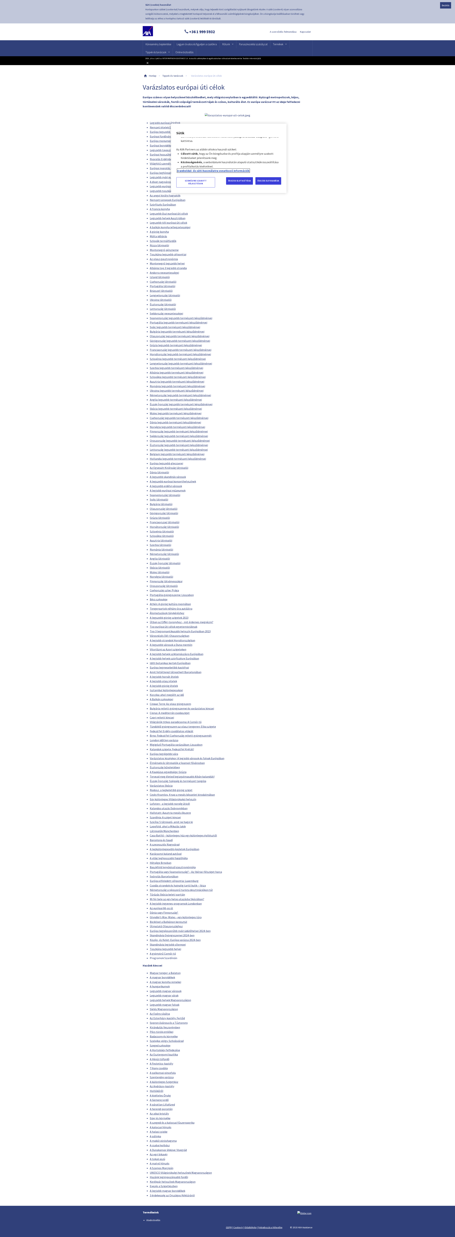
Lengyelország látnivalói (165, 295)
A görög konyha (159, 231)
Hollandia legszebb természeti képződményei (178, 458)
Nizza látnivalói (159, 245)
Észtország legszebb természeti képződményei (179, 445)
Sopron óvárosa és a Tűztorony (169, 1023)
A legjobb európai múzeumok (168, 490)
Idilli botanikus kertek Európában (170, 663)
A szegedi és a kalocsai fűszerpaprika (172, 1122)
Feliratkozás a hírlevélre (270, 1227)
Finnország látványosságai (166, 581)
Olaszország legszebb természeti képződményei (179, 336)
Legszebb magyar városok (165, 991)
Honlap (152, 75)
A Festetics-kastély (161, 1063)
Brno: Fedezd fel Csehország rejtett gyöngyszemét (181, 735)
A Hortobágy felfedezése (165, 1050)
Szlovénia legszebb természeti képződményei (178, 359)
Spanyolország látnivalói (165, 495)
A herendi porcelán (161, 1109)
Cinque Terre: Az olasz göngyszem (170, 704)
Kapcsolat (305, 31)
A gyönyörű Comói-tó (163, 953)
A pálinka (155, 1136)
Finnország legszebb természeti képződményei (179, 431)
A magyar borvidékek (162, 977)
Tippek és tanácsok (156, 52)
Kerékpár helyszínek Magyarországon (173, 1181)
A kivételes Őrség (160, 1095)
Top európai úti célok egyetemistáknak (173, 626)
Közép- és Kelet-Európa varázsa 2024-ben (175, 940)
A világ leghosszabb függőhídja (169, 858)
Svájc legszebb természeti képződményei (175, 327)
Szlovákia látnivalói (162, 536)
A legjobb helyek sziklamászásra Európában (176, 654)
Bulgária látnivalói (161, 504)
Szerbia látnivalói (160, 545)
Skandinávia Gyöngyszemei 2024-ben (172, 935)
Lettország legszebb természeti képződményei (179, 449)
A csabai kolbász (160, 1145)
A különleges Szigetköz (164, 1082)
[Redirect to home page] (159, 31)
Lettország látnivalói (163, 309)
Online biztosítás (184, 52)
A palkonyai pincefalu (163, 1073)
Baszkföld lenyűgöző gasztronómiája (173, 867)
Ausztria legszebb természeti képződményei (177, 381)
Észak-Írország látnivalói (165, 563)
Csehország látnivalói (163, 281)
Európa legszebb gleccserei (166, 463)
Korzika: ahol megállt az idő (167, 695)
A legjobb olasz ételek (163, 681)
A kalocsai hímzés (160, 1127)
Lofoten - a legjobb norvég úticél (170, 803)
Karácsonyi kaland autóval (166, 853)
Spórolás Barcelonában (164, 876)
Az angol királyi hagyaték (165, 195)
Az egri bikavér (159, 1154)
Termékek (278, 44)
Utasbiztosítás (153, 1220)
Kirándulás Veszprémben (165, 1027)
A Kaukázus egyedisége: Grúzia (168, 772)
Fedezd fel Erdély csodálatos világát (171, 731)
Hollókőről (156, 1091)
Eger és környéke (160, 1118)
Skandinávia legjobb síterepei (168, 944)
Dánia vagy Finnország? (164, 912)
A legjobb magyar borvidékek (167, 1190)
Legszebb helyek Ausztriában (167, 218)
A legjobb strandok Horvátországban (172, 640)
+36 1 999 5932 (201, 31)
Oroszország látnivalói (164, 586)
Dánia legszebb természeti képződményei (175, 422)
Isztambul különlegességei (166, 690)
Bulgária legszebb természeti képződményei (177, 331)
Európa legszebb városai (165, 132)
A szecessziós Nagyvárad (165, 844)
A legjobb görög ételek (164, 685)
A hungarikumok (160, 986)
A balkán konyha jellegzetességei (170, 227)
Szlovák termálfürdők (163, 241)
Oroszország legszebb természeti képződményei (180, 440)
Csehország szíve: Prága (164, 590)
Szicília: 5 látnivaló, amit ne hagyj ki (171, 822)
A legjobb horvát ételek (164, 676)
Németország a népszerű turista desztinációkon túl (181, 890)
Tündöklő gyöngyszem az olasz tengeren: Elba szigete (183, 726)
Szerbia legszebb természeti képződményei (176, 368)
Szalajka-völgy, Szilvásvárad (167, 1041)
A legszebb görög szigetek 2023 (169, 617)
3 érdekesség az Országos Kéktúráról (172, 1195)
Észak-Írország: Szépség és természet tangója (178, 781)
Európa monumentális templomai (171, 141)
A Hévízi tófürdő (159, 1059)
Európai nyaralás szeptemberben (170, 168)
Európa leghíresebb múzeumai (168, 173)
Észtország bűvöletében (165, 767)
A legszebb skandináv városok (168, 477)
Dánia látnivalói (159, 472)
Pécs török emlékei (161, 1032)
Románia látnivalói (161, 549)
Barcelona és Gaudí (161, 840)
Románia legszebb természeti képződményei (177, 386)
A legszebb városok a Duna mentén (171, 645)
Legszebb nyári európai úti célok (169, 177)
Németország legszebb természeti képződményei (180, 395)
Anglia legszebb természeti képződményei (176, 399)
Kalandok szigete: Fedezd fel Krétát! (172, 749)
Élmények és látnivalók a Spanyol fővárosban (177, 763)
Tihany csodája (159, 1068)
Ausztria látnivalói (161, 540)
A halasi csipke (158, 1131)
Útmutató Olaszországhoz (166, 926)
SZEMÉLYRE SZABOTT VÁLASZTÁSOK (196, 182)
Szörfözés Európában (163, 204)
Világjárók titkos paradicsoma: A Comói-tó (176, 722)
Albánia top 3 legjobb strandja (168, 268)
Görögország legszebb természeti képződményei (180, 341)
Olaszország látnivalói (163, 508)
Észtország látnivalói (163, 304)
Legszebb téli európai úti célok (168, 222)
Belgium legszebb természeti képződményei (177, 454)
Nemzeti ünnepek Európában (167, 200)
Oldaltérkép (250, 1227)
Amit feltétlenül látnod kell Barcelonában (175, 672)
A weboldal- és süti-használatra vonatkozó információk (213, 170)
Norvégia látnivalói (161, 576)
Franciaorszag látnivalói (164, 522)
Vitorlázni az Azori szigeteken (168, 649)
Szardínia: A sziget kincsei (165, 817)
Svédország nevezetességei (166, 313)
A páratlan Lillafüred (162, 1104)
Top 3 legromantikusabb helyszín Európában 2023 (180, 631)
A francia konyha (160, 209)
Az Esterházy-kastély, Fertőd (167, 1018)
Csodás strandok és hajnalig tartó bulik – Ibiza (178, 885)
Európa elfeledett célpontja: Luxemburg (174, 881)
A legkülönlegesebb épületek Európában (174, 849)
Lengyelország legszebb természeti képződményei (181, 363)
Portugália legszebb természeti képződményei (178, 322)
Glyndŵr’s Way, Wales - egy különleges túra (176, 917)
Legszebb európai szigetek (166, 186)
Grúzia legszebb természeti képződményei (176, 345)
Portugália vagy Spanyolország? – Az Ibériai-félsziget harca (186, 872)
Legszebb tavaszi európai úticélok (170, 150)
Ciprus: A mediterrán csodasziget (170, 713)
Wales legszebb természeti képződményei (175, 413)
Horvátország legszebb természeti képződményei (180, 354)
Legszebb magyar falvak (164, 1004)
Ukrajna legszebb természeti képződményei (177, 390)
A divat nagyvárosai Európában (168, 182)
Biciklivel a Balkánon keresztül (168, 922)
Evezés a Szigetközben (164, 1186)
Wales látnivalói (159, 572)
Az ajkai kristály (159, 1113)
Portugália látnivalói (162, 286)
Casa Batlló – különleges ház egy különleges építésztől (183, 835)
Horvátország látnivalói (164, 527)
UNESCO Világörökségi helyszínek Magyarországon (181, 1172)
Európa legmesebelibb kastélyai (169, 667)
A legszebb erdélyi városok (166, 486)
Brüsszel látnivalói (161, 290)
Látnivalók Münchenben (164, 831)
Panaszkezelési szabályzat (253, 44)
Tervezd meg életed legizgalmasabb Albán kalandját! (182, 776)
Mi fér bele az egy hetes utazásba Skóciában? (177, 899)
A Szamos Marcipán (161, 1168)
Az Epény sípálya (160, 1013)
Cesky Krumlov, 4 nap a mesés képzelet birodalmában (182, 794)
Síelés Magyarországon (164, 1009)
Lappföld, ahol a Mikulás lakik (168, 826)
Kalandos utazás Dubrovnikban (169, 808)
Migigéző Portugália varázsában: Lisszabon (176, 744)
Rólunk (226, 44)
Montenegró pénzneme (164, 250)
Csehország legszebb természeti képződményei (179, 418)
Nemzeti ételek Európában (166, 127)
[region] (229, 158)
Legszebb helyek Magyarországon (170, 1000)
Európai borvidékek (161, 145)
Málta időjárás (158, 236)
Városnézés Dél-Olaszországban (169, 635)
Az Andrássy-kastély (162, 1086)
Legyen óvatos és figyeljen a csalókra (197, 44)
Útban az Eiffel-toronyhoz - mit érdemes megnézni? (181, 622)
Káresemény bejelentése (158, 44)
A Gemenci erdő (159, 1100)
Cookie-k (238, 1227)
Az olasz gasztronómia (164, 259)
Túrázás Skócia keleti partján (167, 894)
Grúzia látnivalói (160, 518)
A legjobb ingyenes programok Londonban (176, 903)
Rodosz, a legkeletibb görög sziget (171, 790)
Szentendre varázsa (162, 1077)
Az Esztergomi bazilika (164, 1054)
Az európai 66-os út (161, 908)
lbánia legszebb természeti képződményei (177, 372)
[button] (227, 63)
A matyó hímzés (159, 1163)
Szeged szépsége (160, 1045)
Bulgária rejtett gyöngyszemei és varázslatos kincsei (182, 708)
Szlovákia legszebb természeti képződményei (178, 377)
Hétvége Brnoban (160, 863)
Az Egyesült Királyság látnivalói (169, 468)
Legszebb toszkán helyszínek (168, 191)
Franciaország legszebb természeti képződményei (180, 350)
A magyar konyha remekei (165, 982)
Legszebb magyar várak (164, 995)
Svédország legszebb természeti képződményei (179, 436)
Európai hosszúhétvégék (165, 154)
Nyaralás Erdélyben (161, 159)
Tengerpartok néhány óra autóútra (171, 608)
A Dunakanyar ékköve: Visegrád (168, 1150)
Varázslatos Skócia (161, 785)
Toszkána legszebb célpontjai (168, 254)
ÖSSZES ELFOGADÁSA (268, 181)
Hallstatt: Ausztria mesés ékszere (170, 812)
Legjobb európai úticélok (165, 123)
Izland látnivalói (160, 277)
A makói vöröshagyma (163, 1140)
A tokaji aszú (157, 1159)
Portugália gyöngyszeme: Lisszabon (172, 595)
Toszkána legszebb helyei (165, 949)
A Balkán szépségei (161, 699)
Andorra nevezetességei (164, 272)
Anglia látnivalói (160, 558)
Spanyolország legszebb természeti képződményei (181, 318)
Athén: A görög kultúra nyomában (170, 604)
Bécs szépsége (158, 599)
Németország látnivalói (164, 554)
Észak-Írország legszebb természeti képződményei (181, 404)
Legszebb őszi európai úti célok (169, 213)
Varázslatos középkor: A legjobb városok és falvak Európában (187, 758)
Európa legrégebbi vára (164, 754)
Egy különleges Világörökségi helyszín (173, 799)
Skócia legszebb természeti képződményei (176, 408)
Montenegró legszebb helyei (167, 263)
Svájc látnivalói (159, 499)
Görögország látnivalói (164, 513)
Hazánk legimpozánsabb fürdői (169, 1177)
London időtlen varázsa (164, 740)
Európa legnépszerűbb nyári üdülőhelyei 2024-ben (180, 931)
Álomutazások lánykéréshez (167, 613)
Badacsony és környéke (164, 1036)
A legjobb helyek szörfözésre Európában (174, 658)
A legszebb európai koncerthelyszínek (173, 481)
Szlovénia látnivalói (162, 531)
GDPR (229, 1227)
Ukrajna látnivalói (161, 300)
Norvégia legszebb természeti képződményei (177, 427)
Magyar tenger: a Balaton (165, 973)
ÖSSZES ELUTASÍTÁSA (239, 181)
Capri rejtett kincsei (162, 717)
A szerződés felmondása (283, 31)
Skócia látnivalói (160, 567)
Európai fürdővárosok (163, 136)
